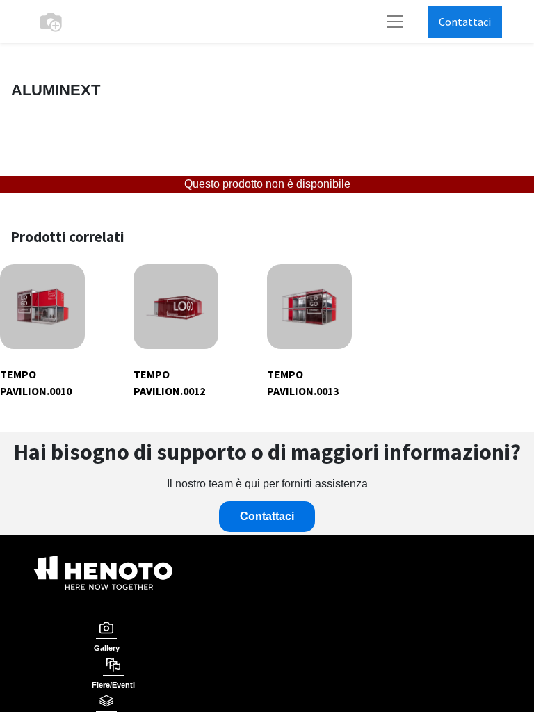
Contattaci (465, 22)
